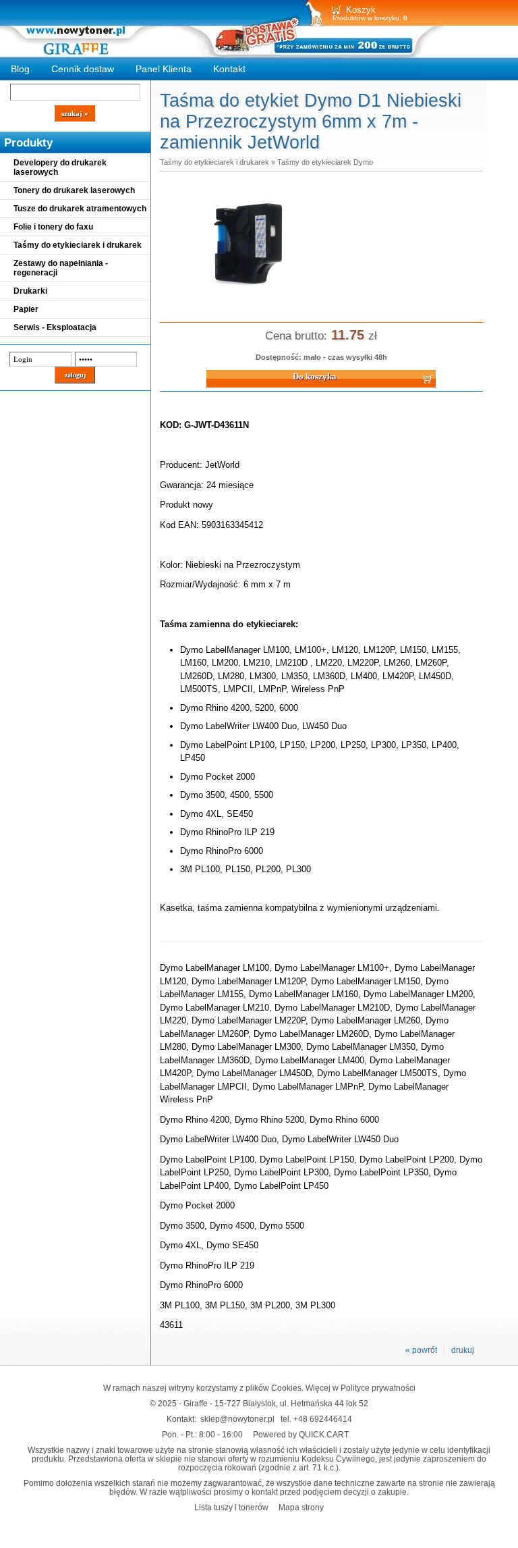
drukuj (462, 1350)
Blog (20, 68)
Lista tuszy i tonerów (231, 1507)
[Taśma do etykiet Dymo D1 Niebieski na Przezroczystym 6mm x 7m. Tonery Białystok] (247, 300)
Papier (25, 309)
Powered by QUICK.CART (301, 1434)
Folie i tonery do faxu (53, 227)
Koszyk (361, 10)
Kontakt (229, 68)
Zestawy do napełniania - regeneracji (60, 268)
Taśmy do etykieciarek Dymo (325, 162)
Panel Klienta (164, 68)
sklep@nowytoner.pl (237, 1418)
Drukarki (30, 291)
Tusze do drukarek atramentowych (79, 208)
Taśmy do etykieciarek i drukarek (77, 245)
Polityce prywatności (378, 1387)
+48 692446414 (322, 1418)
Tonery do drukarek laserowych (74, 190)
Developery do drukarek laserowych (60, 167)
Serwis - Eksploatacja (54, 327)
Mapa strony (301, 1507)
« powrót (421, 1350)
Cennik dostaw (82, 68)
